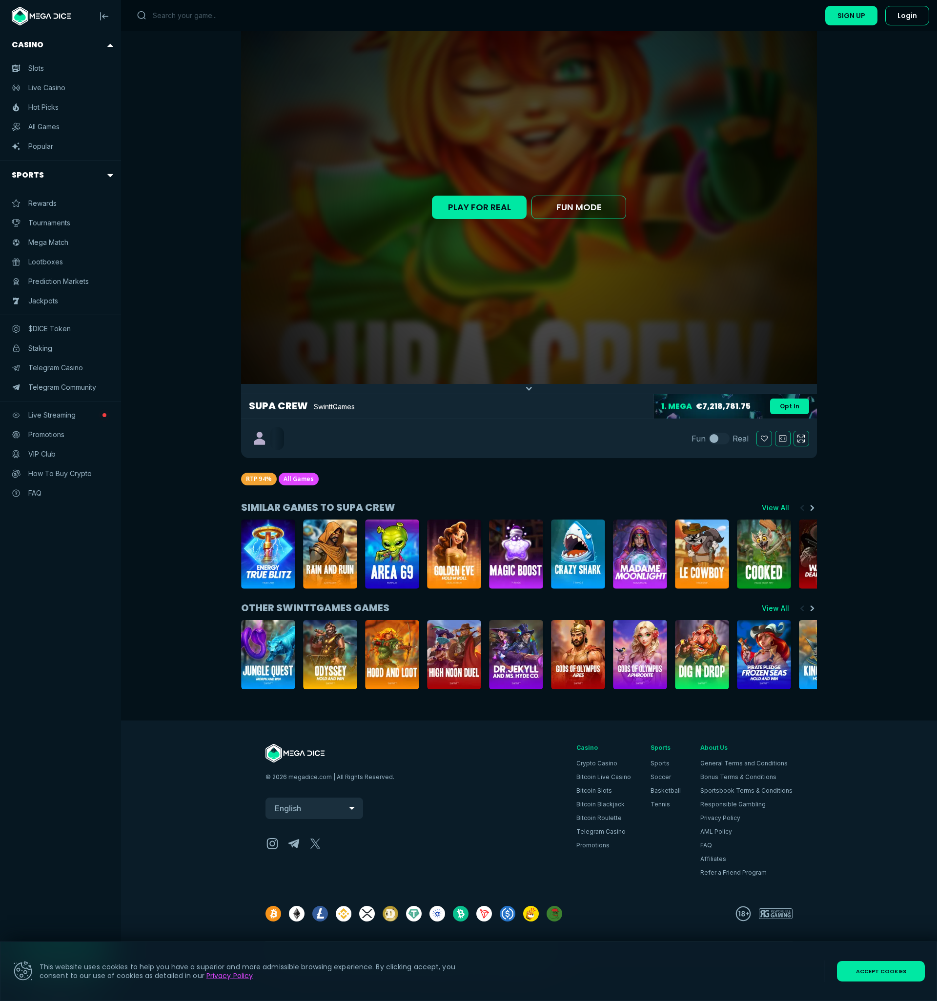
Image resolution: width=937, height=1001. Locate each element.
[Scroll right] (812, 508)
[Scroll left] (802, 508)
